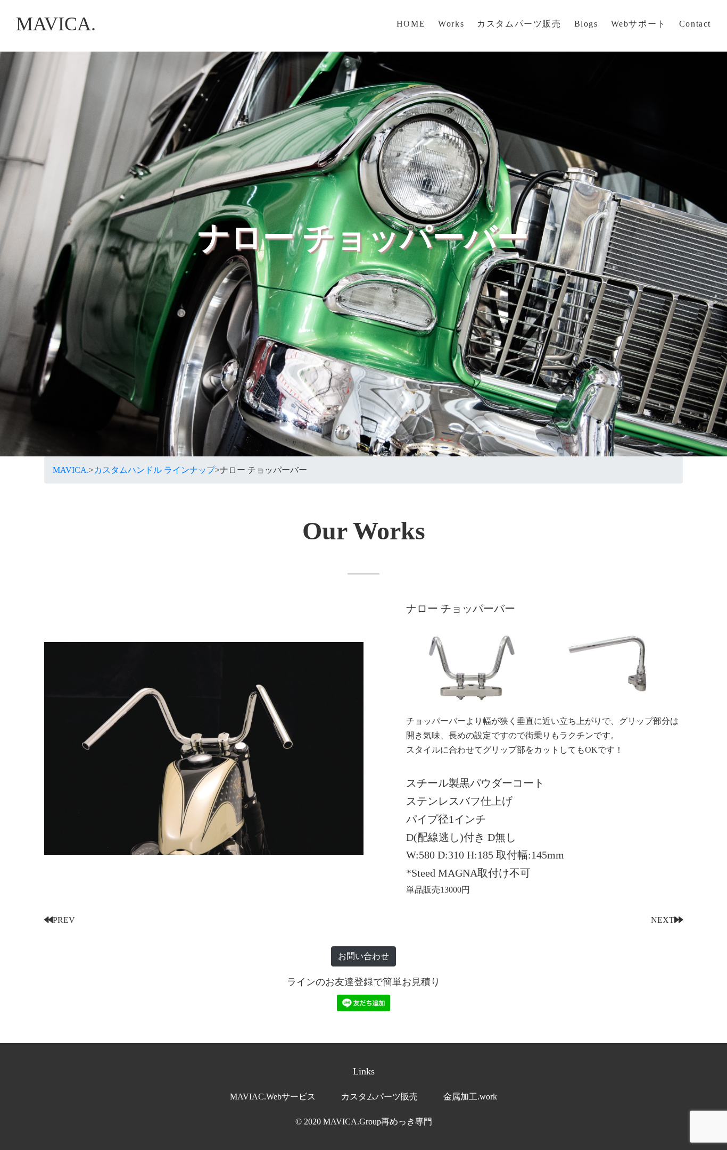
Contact (695, 23)
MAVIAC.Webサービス (273, 1096)
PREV (64, 919)
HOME (410, 23)
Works (451, 23)
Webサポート (638, 23)
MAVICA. (56, 24)
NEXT (662, 919)
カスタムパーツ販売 (519, 23)
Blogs (586, 23)
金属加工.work (470, 1096)
